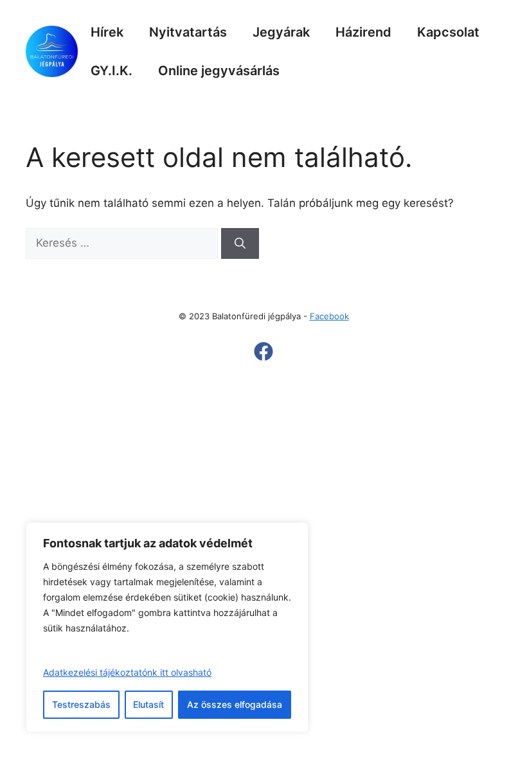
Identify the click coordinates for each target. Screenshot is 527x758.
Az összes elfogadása (234, 704)
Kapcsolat (448, 32)
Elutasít (148, 704)
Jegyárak (281, 32)
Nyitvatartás (188, 32)
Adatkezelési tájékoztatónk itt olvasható (127, 672)
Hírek (107, 32)
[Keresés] (240, 243)
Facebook (329, 316)
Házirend (363, 32)
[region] (167, 627)
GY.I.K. (111, 70)
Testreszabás (81, 704)
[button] (263, 351)
